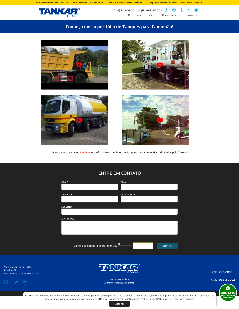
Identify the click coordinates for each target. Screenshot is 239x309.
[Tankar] (61, 12)
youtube (182, 10)
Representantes (171, 15)
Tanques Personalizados (52, 2)
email (190, 10)
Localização (192, 15)
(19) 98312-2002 (151, 10)
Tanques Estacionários (88, 2)
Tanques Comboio (192, 2)
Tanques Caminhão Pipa (161, 2)
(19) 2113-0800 (125, 10)
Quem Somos (135, 15)
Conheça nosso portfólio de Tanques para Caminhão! (119, 26)
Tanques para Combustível (124, 2)
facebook (167, 10)
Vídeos (153, 15)
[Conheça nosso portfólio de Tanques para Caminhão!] (119, 270)
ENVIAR (167, 246)
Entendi (119, 304)
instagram (174, 10)
